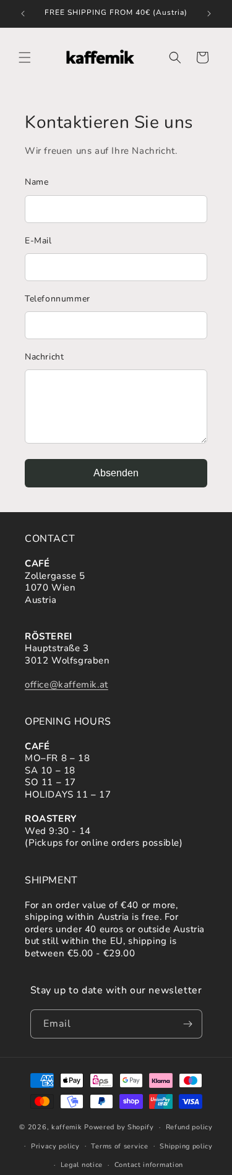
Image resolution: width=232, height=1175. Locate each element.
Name (36, 182)
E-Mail (38, 240)
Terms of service (119, 1146)
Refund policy (189, 1127)
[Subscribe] (188, 1023)
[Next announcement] (209, 13)
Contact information (148, 1164)
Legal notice (82, 1164)
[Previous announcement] (23, 13)
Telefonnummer (57, 299)
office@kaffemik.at (66, 684)
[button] (24, 57)
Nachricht (44, 357)
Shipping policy (186, 1146)
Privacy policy (55, 1146)
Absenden (116, 473)
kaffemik (66, 1127)
